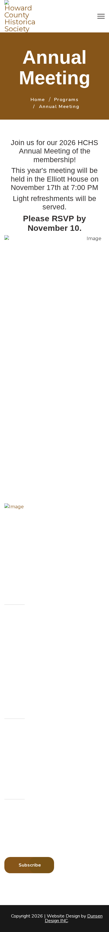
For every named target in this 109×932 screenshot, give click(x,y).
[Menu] (101, 16)
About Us (22, 619)
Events (19, 645)
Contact (20, 670)
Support (21, 683)
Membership (25, 632)
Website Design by (74, 918)
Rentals (19, 658)
